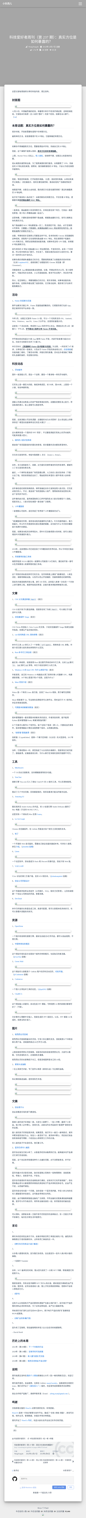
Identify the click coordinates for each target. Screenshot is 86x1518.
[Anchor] (10, 100)
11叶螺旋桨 (19, 506)
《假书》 (17, 1294)
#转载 (51, 1439)
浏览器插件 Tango (22, 617)
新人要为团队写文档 (36, 1356)
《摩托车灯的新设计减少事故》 (26, 1244)
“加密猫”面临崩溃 (22, 733)
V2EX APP (19, 866)
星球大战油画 (20, 1064)
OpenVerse (19, 926)
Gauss (39, 814)
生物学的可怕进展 (36, 1352)
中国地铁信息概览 (22, 944)
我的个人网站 (32, 1376)
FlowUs (28, 1408)
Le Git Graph (20, 819)
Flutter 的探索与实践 (23, 301)
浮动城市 (18, 370)
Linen (17, 851)
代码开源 (58, 972)
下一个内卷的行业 (36, 1347)
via (15, 117)
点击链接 (67, 349)
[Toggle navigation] (80, 3)
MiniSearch (19, 768)
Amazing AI (19, 797)
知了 (17, 834)
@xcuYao (17, 957)
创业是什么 (19, 1107)
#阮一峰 (45, 1439)
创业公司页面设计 (22, 881)
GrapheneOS (23, 262)
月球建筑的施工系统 (23, 557)
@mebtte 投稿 (27, 847)
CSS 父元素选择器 (25, 599)
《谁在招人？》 (35, 1386)
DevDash (18, 899)
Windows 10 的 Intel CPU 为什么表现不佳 (31, 670)
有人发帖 (39, 156)
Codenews (19, 979)
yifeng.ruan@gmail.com (59, 1394)
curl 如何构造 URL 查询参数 (26, 635)
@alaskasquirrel (57, 876)
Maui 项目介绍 (21, 682)
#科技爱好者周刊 (36, 1439)
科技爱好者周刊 (19, 1439)
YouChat (18, 777)
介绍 (17, 847)
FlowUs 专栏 (26, 1420)
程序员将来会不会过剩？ (38, 1361)
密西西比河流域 (21, 1034)
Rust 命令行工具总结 (23, 652)
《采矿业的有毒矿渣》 (23, 1318)
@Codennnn (18, 974)
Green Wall (19, 961)
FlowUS (15, 1413)
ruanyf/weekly (52, 1383)
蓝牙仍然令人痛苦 (22, 1148)
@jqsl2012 (43, 989)
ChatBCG (18, 994)
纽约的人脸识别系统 (23, 440)
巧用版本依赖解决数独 (24, 707)
